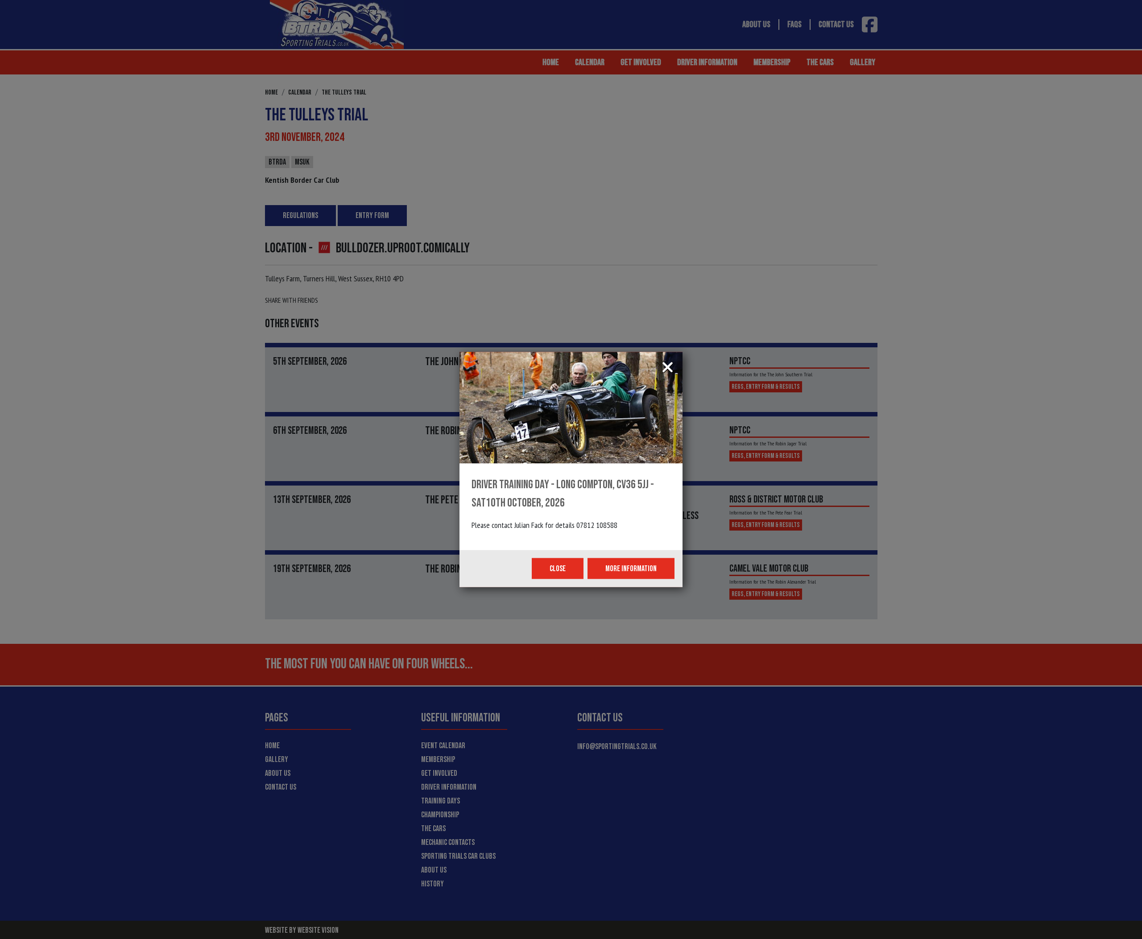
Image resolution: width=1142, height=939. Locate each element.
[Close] (667, 368)
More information (631, 568)
